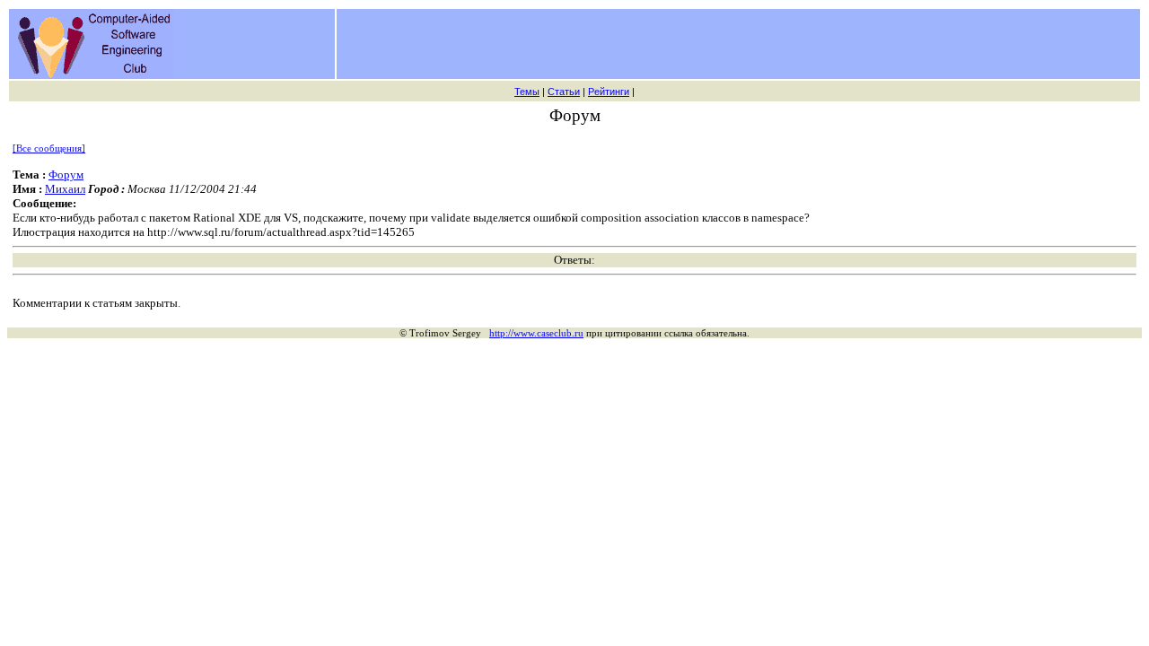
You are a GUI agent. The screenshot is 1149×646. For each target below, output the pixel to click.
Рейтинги (608, 91)
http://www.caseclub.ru (536, 332)
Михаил (65, 189)
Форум (65, 174)
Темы (526, 91)
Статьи (564, 91)
